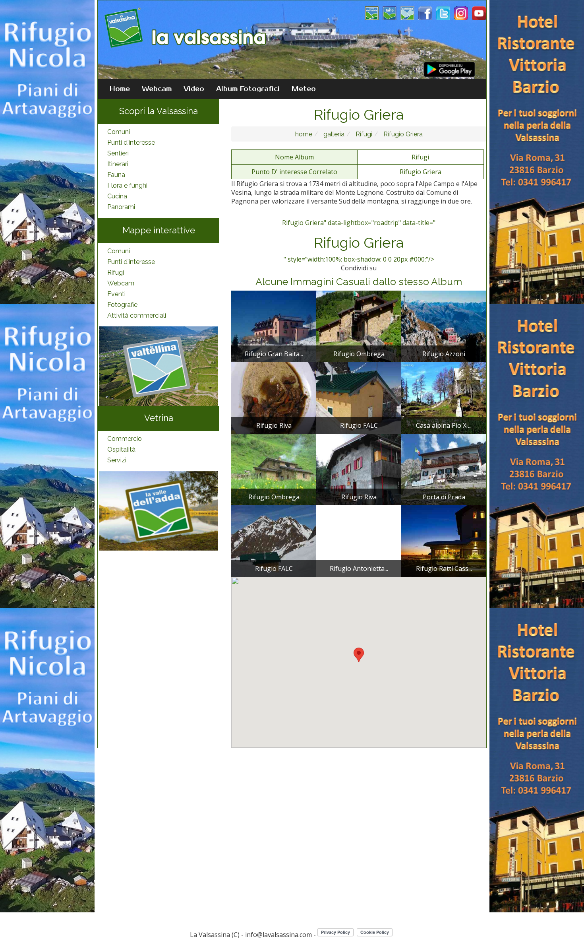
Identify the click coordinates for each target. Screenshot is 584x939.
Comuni (118, 132)
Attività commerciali (136, 315)
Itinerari (117, 164)
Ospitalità (121, 449)
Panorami (121, 207)
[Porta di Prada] (443, 468)
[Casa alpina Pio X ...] (443, 397)
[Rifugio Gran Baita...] (273, 325)
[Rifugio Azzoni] (443, 325)
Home (120, 89)
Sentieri (118, 153)
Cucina (117, 196)
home (303, 134)
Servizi (116, 460)
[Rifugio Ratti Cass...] (443, 540)
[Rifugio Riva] (273, 397)
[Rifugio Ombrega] (358, 325)
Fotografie (122, 304)
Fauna (116, 174)
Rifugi (115, 272)
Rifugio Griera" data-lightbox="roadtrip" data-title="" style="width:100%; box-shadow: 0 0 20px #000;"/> (358, 241)
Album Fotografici (248, 89)
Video (194, 89)
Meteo (304, 89)
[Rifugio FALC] (358, 397)
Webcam (157, 89)
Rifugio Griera (402, 134)
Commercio (124, 438)
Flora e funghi (127, 185)
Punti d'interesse (131, 142)
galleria (333, 134)
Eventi (116, 294)
